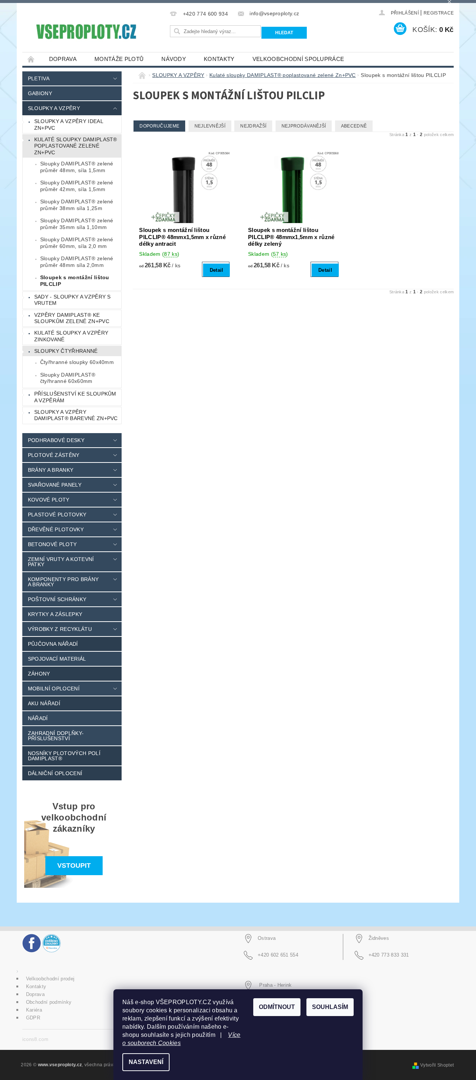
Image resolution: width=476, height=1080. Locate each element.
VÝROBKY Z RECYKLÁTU (60, 629)
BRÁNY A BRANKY (50, 470)
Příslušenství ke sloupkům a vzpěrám (75, 397)
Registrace (439, 13)
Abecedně (354, 126)
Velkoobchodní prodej (50, 978)
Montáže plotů (119, 59)
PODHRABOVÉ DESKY (56, 440)
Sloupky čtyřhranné (66, 351)
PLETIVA (38, 78)
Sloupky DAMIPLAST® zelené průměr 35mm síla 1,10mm (76, 223)
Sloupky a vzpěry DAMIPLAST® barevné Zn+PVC (76, 415)
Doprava (63, 59)
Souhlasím (330, 1007)
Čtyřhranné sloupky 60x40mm (77, 362)
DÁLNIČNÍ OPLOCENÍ (55, 773)
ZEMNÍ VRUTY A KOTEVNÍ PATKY (61, 561)
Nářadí (38, 718)
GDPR (33, 1018)
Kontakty (219, 59)
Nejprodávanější (304, 126)
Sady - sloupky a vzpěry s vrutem (72, 300)
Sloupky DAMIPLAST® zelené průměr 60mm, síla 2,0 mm (76, 242)
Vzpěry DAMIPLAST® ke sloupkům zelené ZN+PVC (71, 318)
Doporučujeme (159, 126)
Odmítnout (277, 1007)
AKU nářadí (44, 703)
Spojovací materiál (57, 659)
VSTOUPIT (74, 865)
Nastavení (146, 1062)
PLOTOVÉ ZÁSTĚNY (54, 455)
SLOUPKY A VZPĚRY (54, 108)
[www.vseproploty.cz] (85, 31)
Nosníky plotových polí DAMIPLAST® (64, 755)
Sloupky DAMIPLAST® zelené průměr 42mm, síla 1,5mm (76, 186)
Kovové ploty (49, 500)
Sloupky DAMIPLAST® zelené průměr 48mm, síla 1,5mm (76, 167)
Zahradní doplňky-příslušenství (56, 735)
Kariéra (34, 1010)
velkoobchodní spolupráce (298, 59)
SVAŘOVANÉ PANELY (54, 485)
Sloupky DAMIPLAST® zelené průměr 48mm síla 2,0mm (76, 261)
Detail (216, 270)
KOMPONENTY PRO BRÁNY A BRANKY (63, 581)
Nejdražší (253, 126)
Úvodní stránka (31, 58)
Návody (173, 59)
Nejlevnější (210, 126)
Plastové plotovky (57, 515)
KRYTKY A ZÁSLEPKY (55, 614)
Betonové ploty (52, 544)
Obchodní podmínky (48, 1002)
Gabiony (40, 93)
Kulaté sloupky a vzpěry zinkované (71, 336)
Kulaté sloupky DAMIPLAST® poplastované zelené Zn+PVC (75, 145)
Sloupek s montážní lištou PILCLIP (74, 280)
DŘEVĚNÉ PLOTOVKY (56, 529)
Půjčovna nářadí (53, 644)
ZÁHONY (39, 674)
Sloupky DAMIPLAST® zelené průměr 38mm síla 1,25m (76, 205)
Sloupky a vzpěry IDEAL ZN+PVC (68, 124)
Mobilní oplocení (54, 688)
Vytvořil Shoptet (437, 1065)
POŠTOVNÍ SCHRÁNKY (57, 599)
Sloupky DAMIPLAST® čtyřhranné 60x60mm (68, 378)
